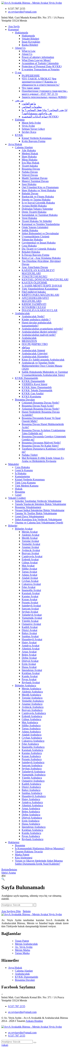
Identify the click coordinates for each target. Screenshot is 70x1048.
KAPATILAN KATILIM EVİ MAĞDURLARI (38, 272)
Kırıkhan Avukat (31, 673)
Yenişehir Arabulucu (33, 700)
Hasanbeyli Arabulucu (34, 796)
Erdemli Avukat (30, 559)
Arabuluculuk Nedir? (33, 316)
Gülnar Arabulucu (31, 719)
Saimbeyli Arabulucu (33, 762)
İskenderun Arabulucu (34, 826)
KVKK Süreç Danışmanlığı (37, 387)
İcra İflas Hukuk (30, 162)
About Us (20, 47)
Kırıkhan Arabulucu (32, 830)
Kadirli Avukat (30, 627)
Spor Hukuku (29, 184)
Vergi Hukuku (29, 218)
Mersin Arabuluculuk (26, 943)
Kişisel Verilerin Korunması (36, 138)
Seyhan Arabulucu (32, 768)
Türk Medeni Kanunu (26, 485)
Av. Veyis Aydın (23, 947)
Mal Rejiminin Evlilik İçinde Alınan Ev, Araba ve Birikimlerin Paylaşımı (43, 460)
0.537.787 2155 (16, 1006)
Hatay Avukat (29, 642)
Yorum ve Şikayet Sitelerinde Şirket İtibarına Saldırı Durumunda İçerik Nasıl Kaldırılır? (39, 862)
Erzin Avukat (29, 664)
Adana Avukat (29, 574)
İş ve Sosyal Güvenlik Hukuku (38, 202)
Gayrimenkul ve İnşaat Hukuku (39, 242)
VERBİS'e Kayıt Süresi (34, 384)
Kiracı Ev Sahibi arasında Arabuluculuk (43, 359)
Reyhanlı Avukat (31, 682)
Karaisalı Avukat (31, 593)
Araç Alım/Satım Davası (35, 267)
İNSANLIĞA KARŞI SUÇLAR (39, 310)
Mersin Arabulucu (31, 688)
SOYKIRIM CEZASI (34, 307)
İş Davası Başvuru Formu (35, 254)
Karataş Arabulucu (32, 753)
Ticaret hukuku (30, 165)
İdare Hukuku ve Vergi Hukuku (39, 190)
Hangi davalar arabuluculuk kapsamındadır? (36, 324)
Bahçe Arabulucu (31, 790)
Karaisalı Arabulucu (32, 750)
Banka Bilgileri (30, 44)
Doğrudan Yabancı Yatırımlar (37, 208)
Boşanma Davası (31, 168)
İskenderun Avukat (32, 670)
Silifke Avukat (29, 568)
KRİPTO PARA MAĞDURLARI (40, 294)
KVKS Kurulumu (31, 396)
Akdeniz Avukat (30, 534)
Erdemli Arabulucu (32, 716)
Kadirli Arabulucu (31, 783)
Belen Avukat (29, 654)
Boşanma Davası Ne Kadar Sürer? (40, 445)
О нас (18, 72)
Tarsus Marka (22, 953)
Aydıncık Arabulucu (32, 707)
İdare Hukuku (29, 156)
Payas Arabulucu (31, 836)
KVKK (19, 135)
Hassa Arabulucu (31, 823)
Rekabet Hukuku (31, 251)
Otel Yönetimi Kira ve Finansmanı (40, 187)
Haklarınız (13, 842)
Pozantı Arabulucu (32, 759)
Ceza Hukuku (29, 245)
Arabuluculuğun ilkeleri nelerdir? (39, 331)
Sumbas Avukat (30, 636)
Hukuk (18, 488)
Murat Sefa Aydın (31, 122)
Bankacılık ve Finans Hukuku (38, 196)
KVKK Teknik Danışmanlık (37, 390)
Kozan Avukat (29, 599)
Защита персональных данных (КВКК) (44, 97)
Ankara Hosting (34, 1020)
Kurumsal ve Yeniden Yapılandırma (41, 224)
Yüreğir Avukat (30, 620)
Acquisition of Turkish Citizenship (40, 63)
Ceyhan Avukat (30, 581)
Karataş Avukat (30, 596)
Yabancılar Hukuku (32, 239)
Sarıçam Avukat (30, 608)
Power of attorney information (38, 57)
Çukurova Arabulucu (33, 740)
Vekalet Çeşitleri (17, 498)
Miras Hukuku (29, 159)
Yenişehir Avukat (31, 544)
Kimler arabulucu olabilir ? (36, 319)
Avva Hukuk (15, 144)
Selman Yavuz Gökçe (33, 128)
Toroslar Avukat (30, 541)
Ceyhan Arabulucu (32, 737)
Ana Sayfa (14, 26)
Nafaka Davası (30, 171)
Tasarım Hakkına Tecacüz (29, 851)
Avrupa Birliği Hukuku (34, 205)
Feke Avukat (28, 587)
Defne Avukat (29, 657)
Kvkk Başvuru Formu (33, 141)
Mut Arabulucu (30, 722)
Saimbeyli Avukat (31, 605)
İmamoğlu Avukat (31, 590)
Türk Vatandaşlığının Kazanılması (40, 288)
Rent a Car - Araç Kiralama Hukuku (41, 258)
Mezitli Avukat (30, 537)
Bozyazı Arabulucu (32, 710)
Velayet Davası (30, 175)
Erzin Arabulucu (30, 820)
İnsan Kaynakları (31, 41)
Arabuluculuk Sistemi (33, 350)
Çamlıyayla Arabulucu (34, 713)
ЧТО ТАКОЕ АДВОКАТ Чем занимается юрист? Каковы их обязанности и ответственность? (40, 81)
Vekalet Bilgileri (30, 38)
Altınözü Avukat (30, 648)
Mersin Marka (22, 950)
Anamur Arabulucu (32, 703)
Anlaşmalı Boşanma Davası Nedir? (40, 408)
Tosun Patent (22, 940)
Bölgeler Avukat (23, 528)
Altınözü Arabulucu (32, 805)
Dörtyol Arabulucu (32, 817)
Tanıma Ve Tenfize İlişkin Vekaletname (36, 513)
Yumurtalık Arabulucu (34, 774)
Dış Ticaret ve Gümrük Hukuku (39, 248)
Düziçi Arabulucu (31, 786)
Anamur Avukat (30, 547)
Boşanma (20, 491)
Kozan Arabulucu (31, 756)
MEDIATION (29, 341)
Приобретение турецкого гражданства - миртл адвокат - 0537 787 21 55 (45, 92)
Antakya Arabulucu (32, 802)
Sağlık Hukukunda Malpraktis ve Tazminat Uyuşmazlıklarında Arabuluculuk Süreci (45, 373)
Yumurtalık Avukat (32, 617)
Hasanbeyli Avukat (32, 639)
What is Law (29, 51)
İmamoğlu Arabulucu (33, 747)
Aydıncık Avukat (31, 550)
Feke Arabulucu (30, 743)
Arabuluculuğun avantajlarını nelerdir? (42, 328)
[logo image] (31, 1026)
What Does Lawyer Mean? (36, 60)
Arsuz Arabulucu (31, 808)
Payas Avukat (29, 679)
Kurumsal (13, 29)
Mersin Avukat (30, 531)
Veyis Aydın (28, 125)
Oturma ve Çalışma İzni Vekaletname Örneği (39, 522)
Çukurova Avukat (31, 584)
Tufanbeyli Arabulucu (33, 771)
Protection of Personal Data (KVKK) (42, 66)
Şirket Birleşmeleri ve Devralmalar (40, 233)
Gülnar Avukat (30, 562)
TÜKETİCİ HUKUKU (34, 276)
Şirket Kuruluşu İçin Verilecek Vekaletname (38, 519)
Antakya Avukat (30, 645)
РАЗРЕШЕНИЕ (31, 75)
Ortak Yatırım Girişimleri (35, 227)
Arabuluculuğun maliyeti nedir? (39, 334)
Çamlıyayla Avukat (32, 556)
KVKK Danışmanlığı (26, 378)
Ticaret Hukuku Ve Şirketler (37, 221)
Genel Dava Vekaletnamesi (29, 516)
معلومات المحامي (32, 106)
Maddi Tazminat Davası (34, 178)
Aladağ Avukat (30, 577)
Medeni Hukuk (30, 153)
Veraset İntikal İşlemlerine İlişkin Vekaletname (39, 510)
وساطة (26, 347)
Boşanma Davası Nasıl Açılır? (38, 405)
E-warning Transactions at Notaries (40, 69)
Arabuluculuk (22, 313)
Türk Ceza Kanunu (25, 482)
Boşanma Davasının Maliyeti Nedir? (41, 442)
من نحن (19, 100)
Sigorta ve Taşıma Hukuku (36, 199)
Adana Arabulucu (31, 731)
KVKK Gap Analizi (32, 393)
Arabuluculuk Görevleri (34, 353)
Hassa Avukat (29, 667)
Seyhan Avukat (30, 611)
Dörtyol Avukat (30, 660)
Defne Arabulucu (31, 814)
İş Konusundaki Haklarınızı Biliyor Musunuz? (40, 848)
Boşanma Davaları (25, 399)
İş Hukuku (20, 473)
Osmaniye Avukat (31, 624)
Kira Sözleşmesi (23, 857)
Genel (18, 494)
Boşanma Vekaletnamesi (28, 507)
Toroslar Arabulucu (32, 697)
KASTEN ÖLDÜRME (34, 282)
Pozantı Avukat (30, 602)
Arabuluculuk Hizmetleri (35, 356)
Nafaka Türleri (30, 454)
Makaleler (13, 464)
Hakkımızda (21, 32)
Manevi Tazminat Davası (35, 181)
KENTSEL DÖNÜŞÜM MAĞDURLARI (45, 279)
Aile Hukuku (29, 150)
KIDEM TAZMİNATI (34, 304)
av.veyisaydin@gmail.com (22, 11)
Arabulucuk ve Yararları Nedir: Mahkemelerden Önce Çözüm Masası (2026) (42, 365)
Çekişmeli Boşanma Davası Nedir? (40, 402)
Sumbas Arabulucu (32, 793)
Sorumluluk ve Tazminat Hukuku (40, 214)
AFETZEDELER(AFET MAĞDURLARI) (35, 299)
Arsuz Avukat (29, 651)
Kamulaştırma (22, 476)
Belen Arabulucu (31, 811)
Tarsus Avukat (29, 571)
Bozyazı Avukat (30, 553)
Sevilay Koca (29, 131)
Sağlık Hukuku (30, 230)
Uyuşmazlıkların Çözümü (35, 236)
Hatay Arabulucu (31, 799)
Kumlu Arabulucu (31, 833)
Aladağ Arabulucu (31, 734)
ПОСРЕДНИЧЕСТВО (35, 344)
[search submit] (34, 1042)
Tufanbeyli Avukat (32, 614)
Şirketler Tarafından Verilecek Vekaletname (38, 501)
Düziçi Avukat (29, 630)
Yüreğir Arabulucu (32, 777)
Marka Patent (22, 854)
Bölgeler (12, 525)
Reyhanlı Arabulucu (32, 839)
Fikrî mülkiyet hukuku (34, 291)
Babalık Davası (30, 193)
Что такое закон (31, 87)
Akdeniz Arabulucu (32, 691)
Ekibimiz (20, 119)
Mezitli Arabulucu (31, 694)
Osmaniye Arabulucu (33, 780)
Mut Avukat (28, 565)
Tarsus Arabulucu (31, 728)
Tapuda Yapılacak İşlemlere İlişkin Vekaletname (40, 504)
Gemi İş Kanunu (24, 470)
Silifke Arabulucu (31, 725)
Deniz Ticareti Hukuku (34, 211)
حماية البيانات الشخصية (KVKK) (40, 116)
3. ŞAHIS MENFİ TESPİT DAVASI (42, 285)
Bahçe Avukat (29, 633)
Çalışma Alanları (24, 147)
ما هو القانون (29, 103)
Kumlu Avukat (30, 676)
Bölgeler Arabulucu (25, 685)
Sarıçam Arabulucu (32, 765)
